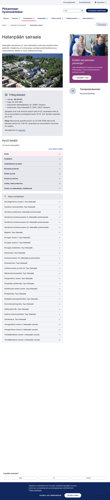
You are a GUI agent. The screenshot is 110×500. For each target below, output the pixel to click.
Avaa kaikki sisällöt (56, 149)
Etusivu (6, 18)
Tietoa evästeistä (35, 490)
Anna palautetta (69, 2)
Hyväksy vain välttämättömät (50, 495)
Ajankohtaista (87, 18)
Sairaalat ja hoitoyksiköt (18, 25)
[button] (20, 478)
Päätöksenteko (72, 18)
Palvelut (15, 18)
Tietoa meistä (56, 18)
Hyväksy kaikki (72, 495)
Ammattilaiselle (85, 2)
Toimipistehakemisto (90, 89)
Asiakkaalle (41, 18)
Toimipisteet (28, 18)
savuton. (22, 130)
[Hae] (82, 11)
